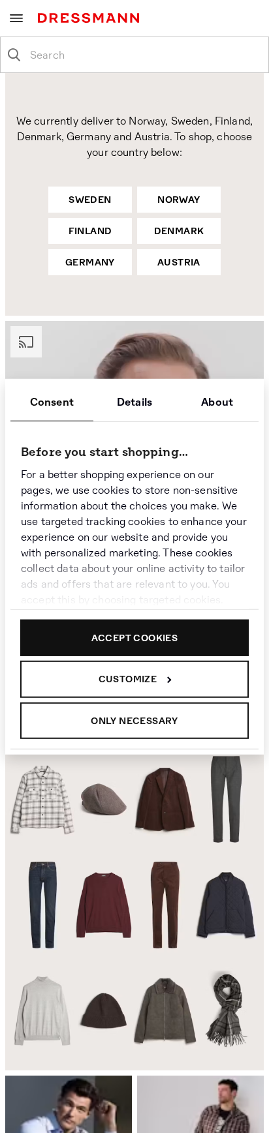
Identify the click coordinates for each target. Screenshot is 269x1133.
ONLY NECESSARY (134, 720)
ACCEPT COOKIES (134, 637)
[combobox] (145, 54)
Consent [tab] (52, 401)
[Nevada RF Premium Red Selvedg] (38, 904)
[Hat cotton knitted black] (102, 1010)
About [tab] (217, 401)
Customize (128, 679)
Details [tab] (134, 401)
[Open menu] (16, 18)
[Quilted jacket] (228, 907)
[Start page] (91, 18)
